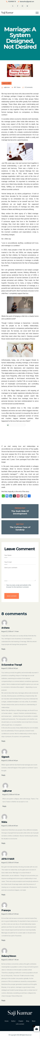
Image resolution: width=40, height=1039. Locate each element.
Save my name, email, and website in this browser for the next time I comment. (18, 586)
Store (33, 1021)
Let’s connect (20, 1024)
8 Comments (29, 87)
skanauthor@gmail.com (27, 2)
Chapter (20, 1021)
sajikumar (7, 791)
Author (13, 1021)
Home (6, 1021)
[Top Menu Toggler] (37, 13)
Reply (3, 649)
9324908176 (12, 2)
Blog (27, 1021)
